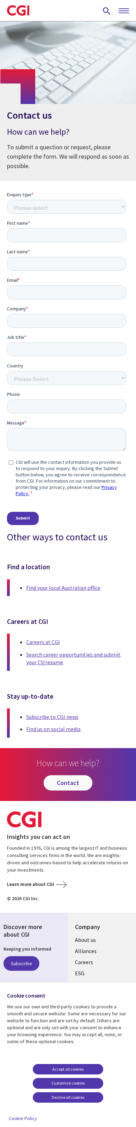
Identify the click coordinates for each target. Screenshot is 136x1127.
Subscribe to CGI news (52, 716)
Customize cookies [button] (68, 1083)
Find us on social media (53, 728)
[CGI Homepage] (18, 10)
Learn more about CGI (30, 884)
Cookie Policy (23, 1118)
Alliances (86, 950)
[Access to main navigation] (124, 11)
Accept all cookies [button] (68, 1069)
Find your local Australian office (63, 587)
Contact (68, 783)
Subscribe (21, 963)
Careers (84, 962)
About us (85, 939)
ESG (79, 973)
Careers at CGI (43, 641)
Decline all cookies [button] (68, 1097)
